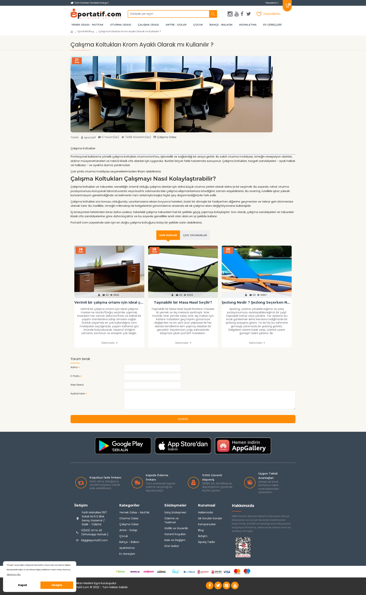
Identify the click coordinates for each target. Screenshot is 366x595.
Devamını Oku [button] (14, 574)
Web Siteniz (77, 384)
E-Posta (75, 376)
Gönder (183, 419)
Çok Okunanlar (195, 235)
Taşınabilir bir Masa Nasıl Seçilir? (183, 302)
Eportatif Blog (86, 31)
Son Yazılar (168, 235)
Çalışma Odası (166, 137)
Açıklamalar (78, 393)
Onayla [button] (56, 585)
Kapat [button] (22, 585)
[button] (74, 297)
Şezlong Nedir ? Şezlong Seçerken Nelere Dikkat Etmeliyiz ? (257, 302)
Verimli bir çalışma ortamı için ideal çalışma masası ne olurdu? (109, 302)
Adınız (74, 367)
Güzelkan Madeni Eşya (85, 583)
